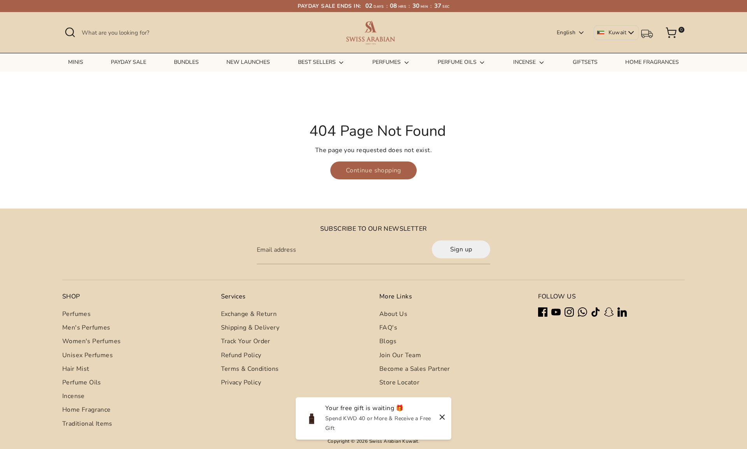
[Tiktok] (595, 312)
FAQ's (388, 327)
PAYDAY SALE (128, 62)
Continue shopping (373, 170)
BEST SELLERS (317, 62)
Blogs (387, 341)
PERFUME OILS (458, 62)
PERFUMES (387, 62)
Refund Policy (241, 355)
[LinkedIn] (622, 312)
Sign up (461, 249)
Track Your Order (245, 341)
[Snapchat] (609, 312)
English (566, 32)
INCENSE (525, 62)
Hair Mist (75, 369)
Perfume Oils (81, 382)
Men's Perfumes (86, 327)
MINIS (75, 62)
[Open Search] (70, 32)
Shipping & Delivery (250, 327)
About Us (393, 314)
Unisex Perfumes (87, 355)
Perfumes (76, 314)
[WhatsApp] (582, 312)
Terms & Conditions (250, 369)
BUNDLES (186, 62)
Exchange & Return (249, 314)
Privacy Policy (241, 382)
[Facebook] (542, 312)
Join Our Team (400, 355)
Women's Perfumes (91, 341)
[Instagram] (569, 312)
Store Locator (399, 382)
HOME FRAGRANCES (652, 62)
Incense (73, 396)
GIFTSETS (585, 62)
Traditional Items (87, 423)
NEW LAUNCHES (248, 62)
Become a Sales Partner (414, 369)
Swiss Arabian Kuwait (393, 441)
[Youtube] (556, 312)
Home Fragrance (86, 409)
